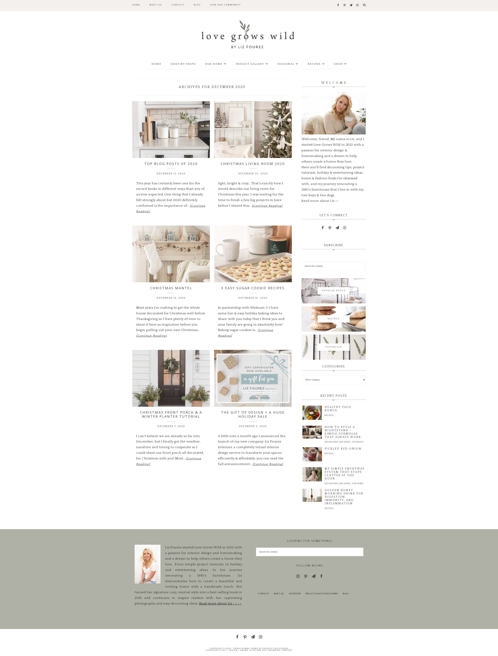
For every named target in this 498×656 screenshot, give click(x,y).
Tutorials (358, 442)
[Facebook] (338, 5)
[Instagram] (357, 5)
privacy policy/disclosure (322, 593)
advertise (295, 593)
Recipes (329, 415)
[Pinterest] (344, 5)
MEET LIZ (279, 593)
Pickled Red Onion (343, 448)
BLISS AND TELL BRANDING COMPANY (271, 650)
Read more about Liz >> (320, 201)
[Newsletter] (351, 5)
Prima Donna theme (245, 648)
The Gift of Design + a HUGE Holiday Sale (253, 414)
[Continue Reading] (267, 205)
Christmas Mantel (171, 288)
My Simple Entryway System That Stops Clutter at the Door (345, 473)
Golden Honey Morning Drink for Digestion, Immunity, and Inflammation (344, 497)
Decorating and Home (337, 442)
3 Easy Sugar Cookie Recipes (253, 288)
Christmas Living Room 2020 (253, 163)
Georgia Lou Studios (275, 648)
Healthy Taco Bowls (338, 409)
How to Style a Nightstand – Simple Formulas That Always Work (343, 432)
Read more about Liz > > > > (220, 603)
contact (263, 593)
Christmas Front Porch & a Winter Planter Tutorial (171, 414)
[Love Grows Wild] (248, 34)
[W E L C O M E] (334, 133)
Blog (346, 593)
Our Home (358, 484)
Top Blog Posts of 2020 (171, 163)
